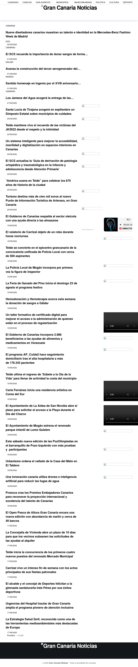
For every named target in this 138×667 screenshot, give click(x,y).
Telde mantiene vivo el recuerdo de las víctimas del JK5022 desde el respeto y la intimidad (41, 127)
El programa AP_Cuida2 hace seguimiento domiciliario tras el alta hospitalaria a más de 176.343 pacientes (35, 358)
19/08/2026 (12, 225)
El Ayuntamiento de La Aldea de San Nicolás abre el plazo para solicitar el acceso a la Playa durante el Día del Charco (41, 409)
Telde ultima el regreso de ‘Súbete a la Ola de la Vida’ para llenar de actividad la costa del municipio (41, 376)
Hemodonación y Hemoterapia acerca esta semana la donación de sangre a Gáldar (40, 301)
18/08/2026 (12, 419)
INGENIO (10, 76)
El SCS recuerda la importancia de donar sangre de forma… (47, 54)
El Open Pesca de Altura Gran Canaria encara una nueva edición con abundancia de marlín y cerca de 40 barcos (41, 516)
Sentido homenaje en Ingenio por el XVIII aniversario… (43, 83)
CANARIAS (10, 25)
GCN (8, 41)
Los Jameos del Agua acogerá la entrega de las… (40, 98)
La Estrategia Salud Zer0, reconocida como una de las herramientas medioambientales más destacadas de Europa (42, 623)
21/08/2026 (12, 59)
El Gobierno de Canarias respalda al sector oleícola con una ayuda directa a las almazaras (41, 218)
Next (13, 635)
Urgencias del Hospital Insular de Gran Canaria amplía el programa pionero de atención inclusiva (39, 605)
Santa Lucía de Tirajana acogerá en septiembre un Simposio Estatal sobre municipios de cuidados (40, 111)
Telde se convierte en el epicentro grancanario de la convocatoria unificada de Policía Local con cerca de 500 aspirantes (41, 251)
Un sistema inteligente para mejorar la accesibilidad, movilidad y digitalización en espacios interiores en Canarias (42, 145)
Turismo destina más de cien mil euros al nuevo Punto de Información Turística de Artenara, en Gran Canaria (41, 200)
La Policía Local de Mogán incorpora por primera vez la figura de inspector (39, 269)
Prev (9, 635)
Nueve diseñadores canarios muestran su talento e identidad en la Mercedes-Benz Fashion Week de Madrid (68, 34)
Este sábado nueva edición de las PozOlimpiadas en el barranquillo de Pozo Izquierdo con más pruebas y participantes (42, 445)
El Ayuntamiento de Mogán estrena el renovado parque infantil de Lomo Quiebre (38, 427)
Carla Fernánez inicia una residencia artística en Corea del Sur (39, 392)
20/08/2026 (12, 118)
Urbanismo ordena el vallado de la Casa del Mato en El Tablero (41, 463)
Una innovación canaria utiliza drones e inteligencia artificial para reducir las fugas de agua (41, 478)
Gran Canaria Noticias (58, 662)
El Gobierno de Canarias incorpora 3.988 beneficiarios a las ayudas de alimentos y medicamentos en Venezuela (34, 338)
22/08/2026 (12, 44)
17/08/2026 (12, 525)
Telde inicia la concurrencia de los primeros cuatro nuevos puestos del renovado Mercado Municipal (40, 554)
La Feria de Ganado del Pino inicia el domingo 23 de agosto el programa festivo (41, 285)
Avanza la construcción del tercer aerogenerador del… (43, 68)
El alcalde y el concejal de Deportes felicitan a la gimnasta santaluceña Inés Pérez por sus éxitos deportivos (39, 587)
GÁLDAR (9, 62)
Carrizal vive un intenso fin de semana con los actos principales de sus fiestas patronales (41, 570)
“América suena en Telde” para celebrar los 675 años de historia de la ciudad (38, 182)
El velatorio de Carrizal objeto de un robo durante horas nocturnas (39, 234)
